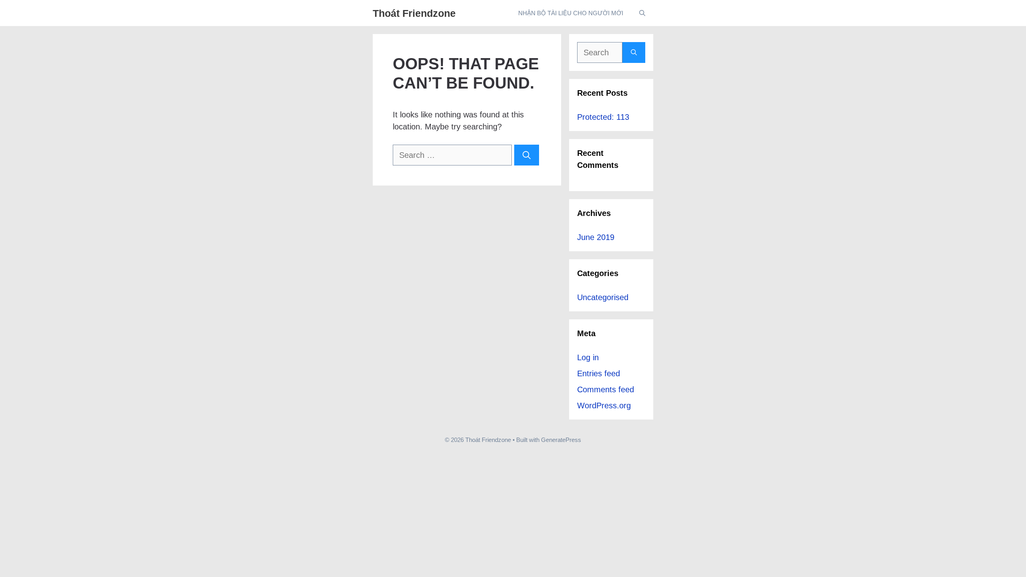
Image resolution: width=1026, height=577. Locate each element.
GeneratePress (561, 439)
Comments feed (605, 389)
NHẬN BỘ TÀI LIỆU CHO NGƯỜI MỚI (570, 13)
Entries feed (598, 373)
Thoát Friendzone (414, 13)
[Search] (526, 155)
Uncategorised (602, 297)
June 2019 (595, 237)
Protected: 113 (603, 117)
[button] (642, 13)
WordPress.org (604, 405)
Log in (588, 357)
